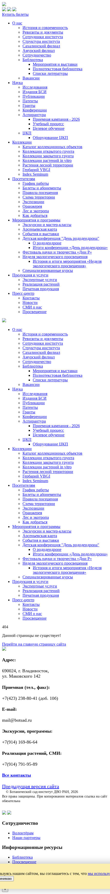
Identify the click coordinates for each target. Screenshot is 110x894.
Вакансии (31, 78)
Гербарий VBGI (36, 169)
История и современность (45, 27)
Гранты (29, 105)
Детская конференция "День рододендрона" (61, 238)
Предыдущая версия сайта (30, 786)
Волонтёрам (23, 833)
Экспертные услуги (40, 279)
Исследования (35, 87)
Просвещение (35, 312)
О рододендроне (47, 243)
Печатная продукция (41, 289)
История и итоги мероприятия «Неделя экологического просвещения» (67, 263)
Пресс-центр (23, 293)
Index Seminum (35, 174)
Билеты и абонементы (42, 188)
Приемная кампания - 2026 (56, 119)
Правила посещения (40, 192)
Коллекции (22, 142)
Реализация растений (41, 284)
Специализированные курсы (48, 270)
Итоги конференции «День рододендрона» (70, 247)
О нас (17, 23)
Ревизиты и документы (43, 32)
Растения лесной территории (48, 165)
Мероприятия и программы (36, 220)
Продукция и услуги (30, 275)
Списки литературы (50, 73)
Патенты (30, 101)
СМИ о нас (32, 307)
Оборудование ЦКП (50, 137)
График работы (36, 183)
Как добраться (35, 215)
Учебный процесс (48, 124)
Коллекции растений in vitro (47, 160)
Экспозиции (33, 202)
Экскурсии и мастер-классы (47, 224)
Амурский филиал (39, 50)
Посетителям (23, 179)
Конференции (35, 110)
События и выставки (41, 234)
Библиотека (33, 60)
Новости (30, 302)
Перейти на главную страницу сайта (34, 644)
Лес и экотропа (36, 211)
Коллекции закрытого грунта (48, 156)
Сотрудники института (43, 37)
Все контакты (16, 775)
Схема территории (39, 197)
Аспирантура (34, 115)
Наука (17, 82)
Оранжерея (32, 206)
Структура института (41, 41)
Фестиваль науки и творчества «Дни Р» (57, 252)
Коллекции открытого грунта (48, 151)
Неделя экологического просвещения (55, 257)
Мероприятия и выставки (55, 64)
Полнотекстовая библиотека (57, 69)
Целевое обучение (48, 128)
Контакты (31, 298)
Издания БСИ (35, 92)
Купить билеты (15, 14)
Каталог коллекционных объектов (52, 147)
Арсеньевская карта (40, 229)
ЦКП (27, 133)
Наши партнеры (26, 837)
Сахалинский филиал (41, 46)
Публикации (34, 96)
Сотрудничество (37, 55)
